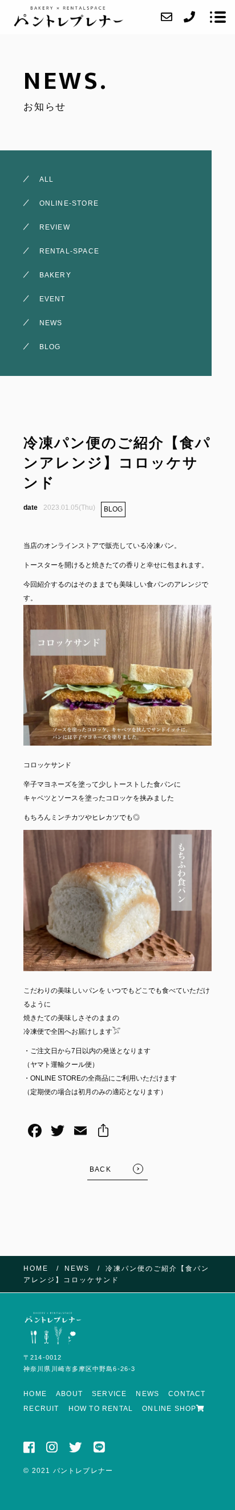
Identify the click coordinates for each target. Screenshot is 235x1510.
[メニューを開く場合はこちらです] (218, 17)
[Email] (80, 1132)
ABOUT (69, 1394)
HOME (35, 1394)
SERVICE (109, 1394)
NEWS (147, 1394)
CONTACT (186, 1394)
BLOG (113, 509)
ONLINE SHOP (169, 1409)
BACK (100, 1169)
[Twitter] (57, 1132)
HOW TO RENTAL (100, 1409)
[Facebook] (34, 1132)
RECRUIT (41, 1409)
